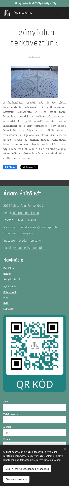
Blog (5, 297)
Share (12, 167)
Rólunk (7, 273)
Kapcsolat (8, 308)
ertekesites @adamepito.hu (40, 227)
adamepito (25, 233)
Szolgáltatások (11, 279)
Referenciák (9, 292)
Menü (64, 13)
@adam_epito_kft (30, 241)
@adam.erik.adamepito (29, 248)
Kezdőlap (8, 268)
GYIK (6, 303)
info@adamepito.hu (25, 213)
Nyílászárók (9, 286)
